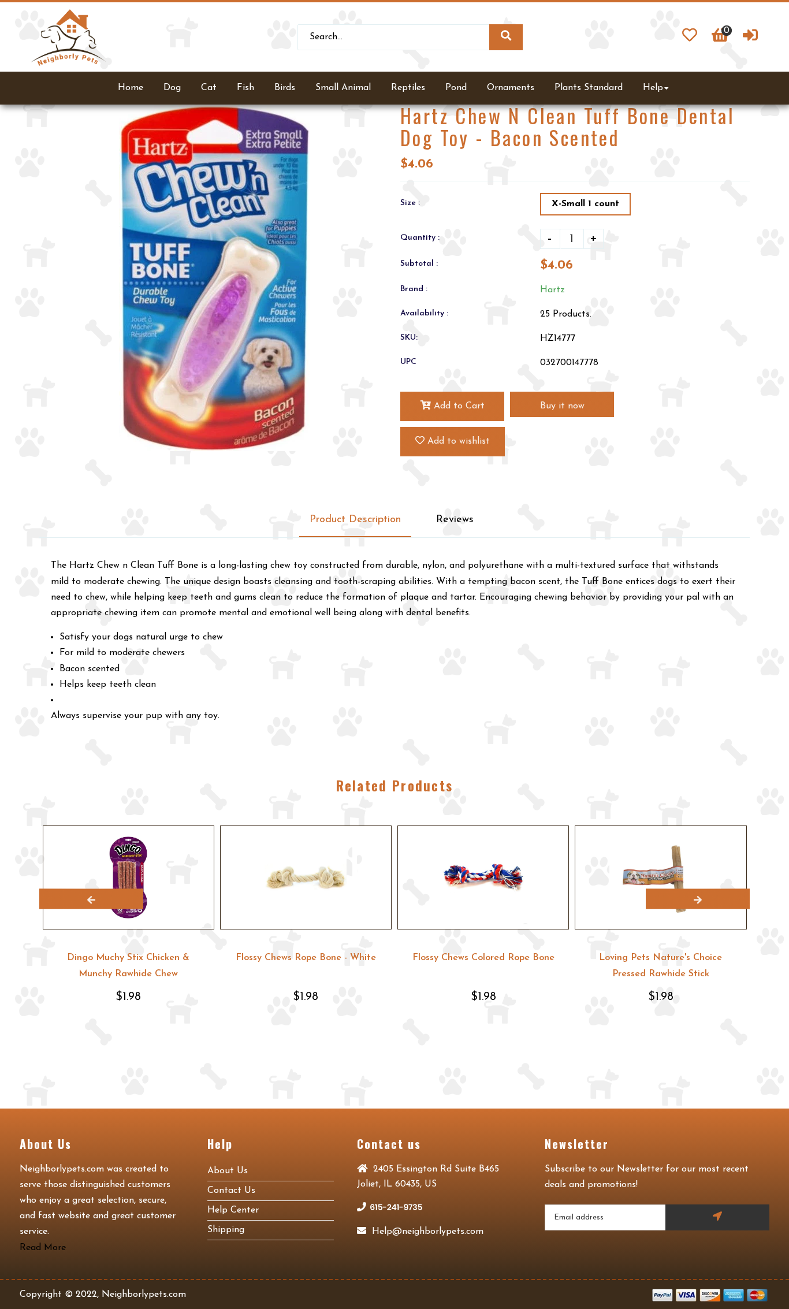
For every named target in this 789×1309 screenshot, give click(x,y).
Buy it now (562, 406)
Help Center (233, 1210)
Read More (43, 1247)
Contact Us (231, 1190)
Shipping (225, 1229)
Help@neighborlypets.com (426, 1231)
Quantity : (420, 237)
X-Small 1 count (585, 204)
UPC (408, 362)
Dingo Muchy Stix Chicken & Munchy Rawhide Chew (128, 966)
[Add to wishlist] (205, 834)
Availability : (424, 313)
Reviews (455, 520)
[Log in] (750, 37)
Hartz (552, 290)
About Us (227, 1171)
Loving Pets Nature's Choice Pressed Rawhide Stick (660, 966)
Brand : (413, 289)
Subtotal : (419, 263)
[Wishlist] (689, 37)
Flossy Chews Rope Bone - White (306, 957)
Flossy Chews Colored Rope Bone (483, 957)
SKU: (409, 337)
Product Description (355, 520)
